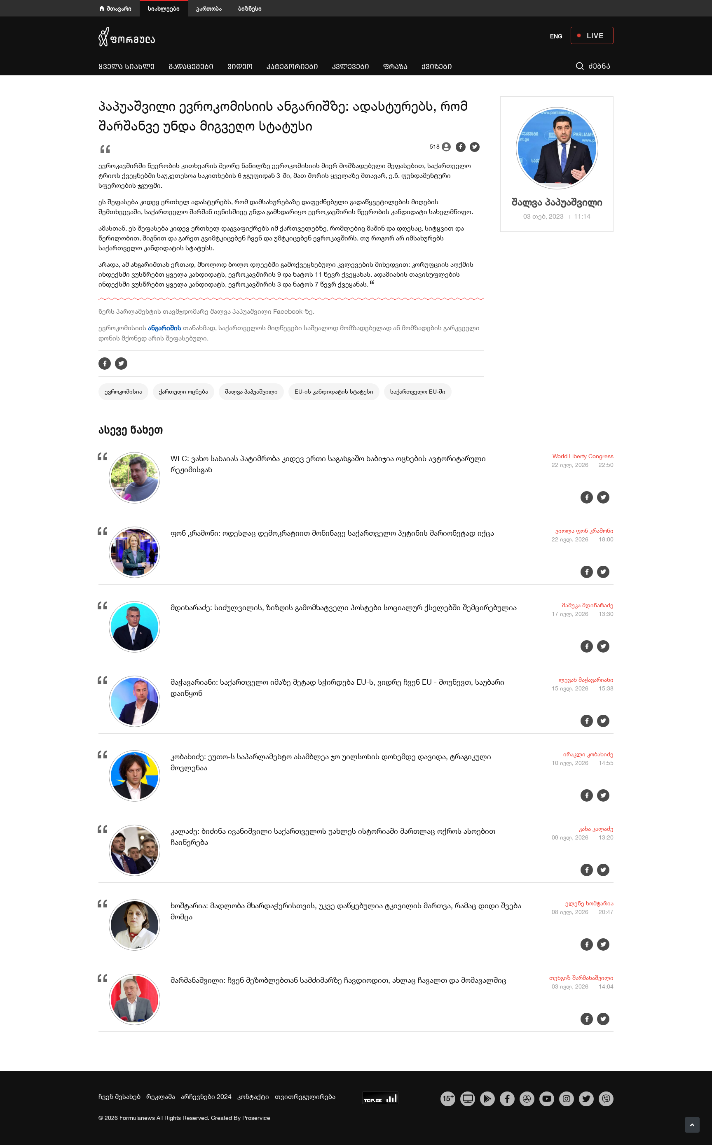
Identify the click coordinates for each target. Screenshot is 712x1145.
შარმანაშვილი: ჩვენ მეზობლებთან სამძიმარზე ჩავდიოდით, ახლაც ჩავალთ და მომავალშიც (338, 980)
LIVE (595, 35)
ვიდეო (240, 66)
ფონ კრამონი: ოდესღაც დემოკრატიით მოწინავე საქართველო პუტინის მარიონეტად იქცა (332, 533)
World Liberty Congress (583, 456)
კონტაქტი (253, 1096)
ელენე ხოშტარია (589, 903)
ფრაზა (397, 66)
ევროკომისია (123, 391)
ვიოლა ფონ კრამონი (584, 530)
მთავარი (119, 8)
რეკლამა (160, 1096)
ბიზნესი (250, 8)
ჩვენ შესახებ (119, 1096)
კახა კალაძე (596, 829)
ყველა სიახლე (126, 66)
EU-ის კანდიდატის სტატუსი (334, 391)
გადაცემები (191, 66)
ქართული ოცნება (183, 391)
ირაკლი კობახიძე (588, 754)
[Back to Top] (692, 1125)
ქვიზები (437, 66)
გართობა (209, 8)
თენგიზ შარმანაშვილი (581, 978)
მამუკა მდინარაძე (588, 605)
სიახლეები (164, 8)
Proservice (256, 1118)
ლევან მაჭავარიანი (586, 679)
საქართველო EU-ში (417, 391)
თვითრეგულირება (305, 1096)
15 (448, 1098)
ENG (556, 36)
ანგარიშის (165, 327)
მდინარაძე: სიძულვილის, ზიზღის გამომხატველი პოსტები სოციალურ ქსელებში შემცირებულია (344, 607)
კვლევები (350, 66)
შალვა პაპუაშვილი (251, 391)
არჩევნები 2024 (206, 1096)
